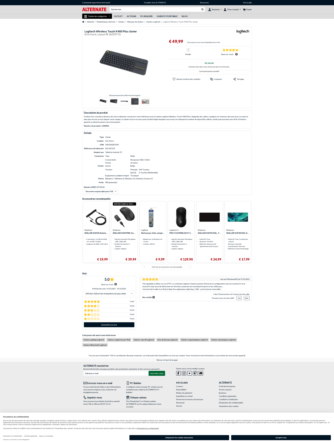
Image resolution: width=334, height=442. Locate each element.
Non (246, 298)
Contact (179, 386)
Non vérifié (147, 297)
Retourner (180, 403)
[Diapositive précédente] (144, 266)
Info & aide (247, 2)
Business (222, 393)
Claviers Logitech (153, 22)
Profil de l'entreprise (227, 386)
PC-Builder (146, 16)
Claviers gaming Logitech (93, 340)
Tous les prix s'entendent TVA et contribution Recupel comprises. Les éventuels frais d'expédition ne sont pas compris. (137, 355)
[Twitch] (195, 373)
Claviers (121, 22)
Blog (185, 16)
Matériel (90, 22)
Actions (131, 16)
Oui (239, 298)
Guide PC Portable (167, 16)
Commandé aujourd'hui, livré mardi (96, 2)
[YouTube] (189, 373)
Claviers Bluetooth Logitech (95, 345)
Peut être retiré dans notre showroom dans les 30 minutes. (209, 67)
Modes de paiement (184, 393)
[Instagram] (184, 373)
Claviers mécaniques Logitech (223, 340)
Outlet (118, 16)
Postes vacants (225, 389)
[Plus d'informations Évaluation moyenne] (236, 54)
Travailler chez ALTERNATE (155, 2)
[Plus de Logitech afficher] (243, 33)
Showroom (204, 2)
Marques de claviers (135, 22)
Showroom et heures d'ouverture (189, 399)
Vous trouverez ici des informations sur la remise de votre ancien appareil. (216, 355)
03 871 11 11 (105, 404)
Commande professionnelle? (209, 71)
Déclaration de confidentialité (231, 403)
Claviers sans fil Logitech (143, 340)
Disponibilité (181, 389)
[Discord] (201, 373)
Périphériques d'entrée (106, 22)
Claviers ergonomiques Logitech (194, 340)
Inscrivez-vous (156, 373)
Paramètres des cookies (229, 406)
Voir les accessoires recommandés (167, 267)
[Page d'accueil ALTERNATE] (94, 9)
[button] (216, 79)
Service (179, 406)
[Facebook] (178, 373)
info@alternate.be (90, 392)
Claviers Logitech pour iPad (119, 340)
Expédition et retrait (184, 396)
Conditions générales (227, 396)
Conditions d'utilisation (228, 399)
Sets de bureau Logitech (167, 340)
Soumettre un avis (109, 324)
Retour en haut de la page (167, 360)
